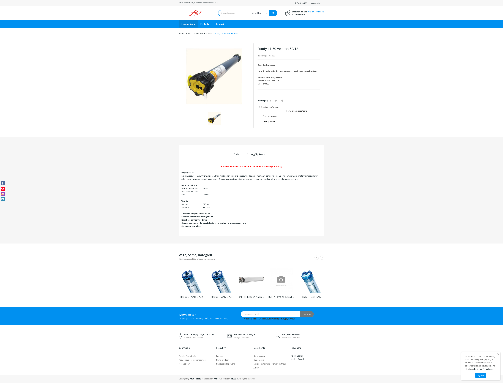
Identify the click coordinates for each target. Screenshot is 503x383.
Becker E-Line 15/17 (311, 297)
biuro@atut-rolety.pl (300, 14)
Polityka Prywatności (187, 356)
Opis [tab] (236, 154)
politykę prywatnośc (286, 319)
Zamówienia (258, 360)
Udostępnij (271, 101)
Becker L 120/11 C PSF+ (191, 297)
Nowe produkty (222, 360)
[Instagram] (3, 194)
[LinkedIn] (3, 199)
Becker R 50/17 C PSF (221, 297)
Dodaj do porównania (270, 107)
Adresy (256, 367)
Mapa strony (184, 364)
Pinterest (282, 101)
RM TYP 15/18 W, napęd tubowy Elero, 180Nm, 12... (251, 297)
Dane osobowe (260, 356)
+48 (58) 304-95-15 (316, 11)
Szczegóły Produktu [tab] (258, 154)
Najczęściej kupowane (225, 364)
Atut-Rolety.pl (196, 378)
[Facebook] (3, 183)
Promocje (220, 356)
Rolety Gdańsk (297, 356)
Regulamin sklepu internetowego (193, 360)
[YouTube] (3, 189)
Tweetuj (276, 101)
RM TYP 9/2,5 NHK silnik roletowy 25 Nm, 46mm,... (281, 297)
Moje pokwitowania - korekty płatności (269, 364)
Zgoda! (481, 375)
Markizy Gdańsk (297, 359)
